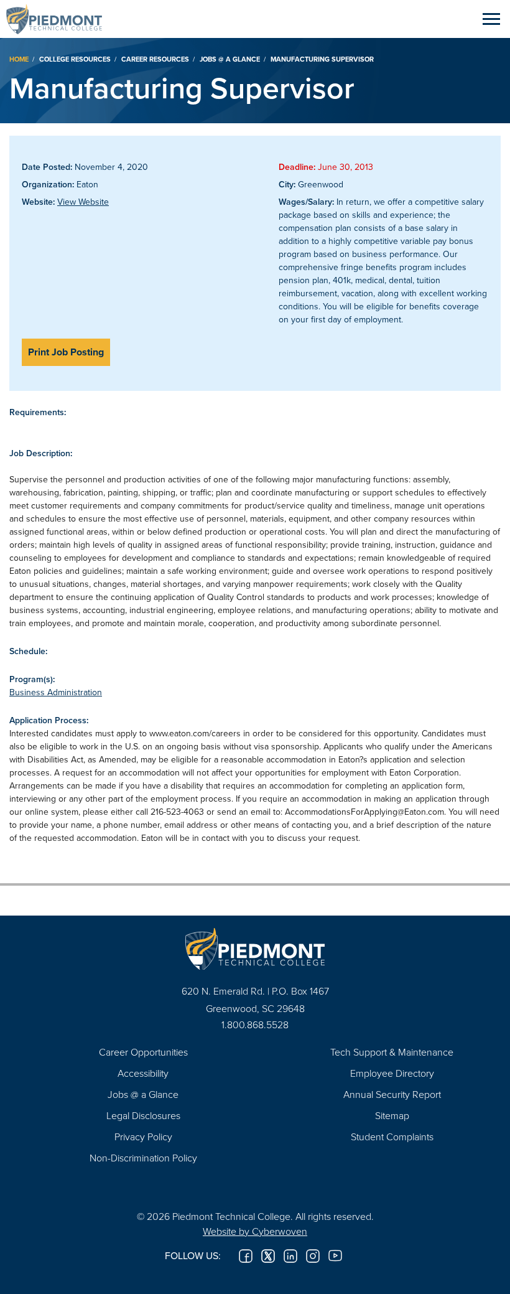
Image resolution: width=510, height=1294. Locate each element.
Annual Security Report (392, 1094)
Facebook (246, 1256)
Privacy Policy (143, 1136)
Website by (255, 1231)
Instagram (313, 1256)
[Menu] (491, 18)
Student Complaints (392, 1136)
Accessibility (143, 1073)
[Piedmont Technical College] (255, 949)
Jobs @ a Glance (230, 59)
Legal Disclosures (143, 1115)
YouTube (335, 1256)
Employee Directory (392, 1073)
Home (19, 59)
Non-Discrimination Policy (143, 1158)
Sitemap (392, 1115)
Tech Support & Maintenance (391, 1052)
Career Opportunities (143, 1052)
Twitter (268, 1256)
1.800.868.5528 (255, 1024)
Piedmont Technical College (59, 18)
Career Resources (155, 59)
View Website (83, 201)
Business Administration (55, 692)
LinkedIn (290, 1256)
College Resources (75, 59)
